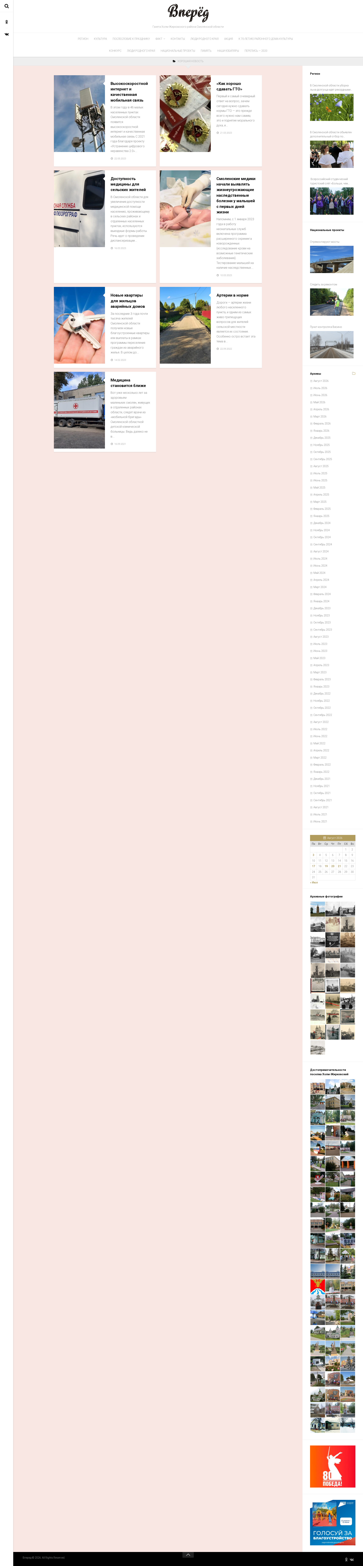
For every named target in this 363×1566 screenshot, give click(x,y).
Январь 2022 (321, 771)
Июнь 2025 (320, 480)
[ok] (6, 22)
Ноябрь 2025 (321, 444)
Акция (228, 38)
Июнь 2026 (320, 395)
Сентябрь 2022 (322, 714)
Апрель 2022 (321, 750)
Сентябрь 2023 (322, 629)
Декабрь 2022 (321, 693)
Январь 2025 (321, 516)
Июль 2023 (320, 643)
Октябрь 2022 (322, 707)
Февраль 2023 (322, 679)
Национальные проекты (178, 50)
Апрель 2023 (321, 665)
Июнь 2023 (320, 650)
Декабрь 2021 (321, 778)
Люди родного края (205, 38)
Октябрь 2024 (322, 537)
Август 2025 (321, 466)
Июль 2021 (320, 814)
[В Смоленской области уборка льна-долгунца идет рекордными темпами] (332, 107)
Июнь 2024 (320, 565)
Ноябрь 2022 (321, 700)
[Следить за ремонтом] (332, 302)
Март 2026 (320, 416)
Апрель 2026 (321, 409)
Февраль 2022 (322, 764)
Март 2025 (320, 501)
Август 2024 (321, 551)
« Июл (314, 882)
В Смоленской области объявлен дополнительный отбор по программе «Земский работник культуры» (331, 135)
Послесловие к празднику (131, 38)
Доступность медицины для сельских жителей (128, 184)
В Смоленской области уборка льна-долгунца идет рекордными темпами (330, 88)
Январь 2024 (321, 601)
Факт (159, 38)
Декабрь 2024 (321, 523)
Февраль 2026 (322, 423)
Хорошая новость (69, 147)
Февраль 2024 (322, 594)
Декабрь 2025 (321, 437)
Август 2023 (321, 636)
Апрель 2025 (321, 494)
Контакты (178, 38)
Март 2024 (320, 587)
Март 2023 (320, 672)
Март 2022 (320, 757)
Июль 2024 (320, 558)
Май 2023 (319, 658)
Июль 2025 (320, 473)
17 (313, 866)
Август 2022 (321, 721)
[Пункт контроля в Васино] (332, 344)
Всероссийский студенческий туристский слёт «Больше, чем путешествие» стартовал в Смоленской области (329, 182)
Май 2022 (319, 743)
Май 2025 (319, 487)
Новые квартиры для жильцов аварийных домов (128, 301)
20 (332, 866)
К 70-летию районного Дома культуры (266, 38)
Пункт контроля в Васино (326, 326)
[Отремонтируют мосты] (332, 259)
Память (206, 50)
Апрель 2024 (321, 579)
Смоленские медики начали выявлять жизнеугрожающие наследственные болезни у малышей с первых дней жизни (235, 195)
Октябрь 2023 (322, 622)
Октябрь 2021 (322, 793)
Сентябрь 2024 (322, 544)
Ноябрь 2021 (321, 786)
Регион (83, 38)
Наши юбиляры (228, 50)
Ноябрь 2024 (321, 530)
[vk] (6, 34)
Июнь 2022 (320, 736)
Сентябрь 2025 (322, 459)
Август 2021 (321, 807)
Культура (100, 38)
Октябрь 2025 (322, 451)
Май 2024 (319, 572)
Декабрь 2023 (321, 608)
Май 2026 (319, 402)
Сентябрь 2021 (322, 800)
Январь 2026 (321, 430)
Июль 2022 (320, 729)
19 (326, 866)
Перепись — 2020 (256, 50)
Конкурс (115, 50)
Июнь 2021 (320, 821)
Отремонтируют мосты (324, 241)
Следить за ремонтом (323, 284)
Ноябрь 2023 (321, 615)
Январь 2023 (321, 686)
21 (339, 866)
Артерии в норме (232, 295)
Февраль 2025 (322, 508)
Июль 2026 (320, 388)
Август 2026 (321, 380)
